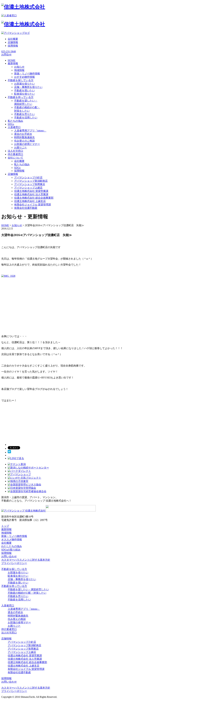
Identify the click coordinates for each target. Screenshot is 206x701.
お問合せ (6, 54)
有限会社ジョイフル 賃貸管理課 (32, 204)
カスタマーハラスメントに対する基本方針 (25, 559)
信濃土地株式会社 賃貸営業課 (31, 191)
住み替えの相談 (17, 619)
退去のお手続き (23, 134)
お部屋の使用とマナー (27, 144)
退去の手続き (15, 612)
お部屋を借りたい (24, 83)
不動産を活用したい (25, 117)
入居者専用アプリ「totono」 (30, 130)
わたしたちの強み (11, 546)
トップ (5, 526)
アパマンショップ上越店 (28, 187)
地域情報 (19, 70)
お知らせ (19, 66)
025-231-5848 (8, 51)
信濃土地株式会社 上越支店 (30, 201)
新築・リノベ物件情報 (27, 73)
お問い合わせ (9, 556)
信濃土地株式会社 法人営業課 (31, 194)
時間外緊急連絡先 (24, 137)
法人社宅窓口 (9, 632)
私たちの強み (22, 164)
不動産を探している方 (14, 569)
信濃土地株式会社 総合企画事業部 (33, 197)
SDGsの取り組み (10, 549)
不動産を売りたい (24, 114)
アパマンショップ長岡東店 (29, 184)
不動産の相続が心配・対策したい (27, 592)
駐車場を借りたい (24, 93)
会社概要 (13, 39)
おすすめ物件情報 (24, 77)
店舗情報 (13, 42)
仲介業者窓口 (9, 629)
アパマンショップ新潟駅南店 (31, 180)
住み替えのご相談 (24, 140)
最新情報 (6, 529)
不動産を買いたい (24, 90)
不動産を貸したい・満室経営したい (28, 589)
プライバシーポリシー (14, 563)
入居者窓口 (7, 605)
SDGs (17, 167)
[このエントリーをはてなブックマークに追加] (9, 452)
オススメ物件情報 (11, 539)
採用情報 (13, 45)
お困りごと (20, 147)
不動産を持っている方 (14, 586)
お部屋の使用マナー (19, 622)
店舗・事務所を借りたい (28, 87)
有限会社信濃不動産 (25, 208)
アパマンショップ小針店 (28, 177)
